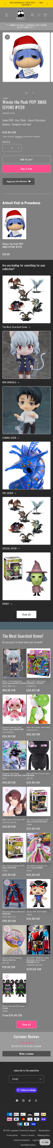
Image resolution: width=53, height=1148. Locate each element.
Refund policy (44, 1130)
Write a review (26, 1053)
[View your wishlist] (39, 15)
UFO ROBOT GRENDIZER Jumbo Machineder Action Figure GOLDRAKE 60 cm (38, 960)
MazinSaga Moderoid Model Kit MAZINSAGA (13, 913)
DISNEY (5, 603)
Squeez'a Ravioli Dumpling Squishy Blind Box (12, 959)
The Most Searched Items (14, 326)
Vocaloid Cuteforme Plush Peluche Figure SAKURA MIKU (13, 728)
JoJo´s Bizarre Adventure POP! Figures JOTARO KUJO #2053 (38, 820)
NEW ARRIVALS (9, 382)
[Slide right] (33, 93)
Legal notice (37, 1140)
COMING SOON (9, 437)
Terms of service (27, 1135)
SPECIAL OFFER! (9, 548)
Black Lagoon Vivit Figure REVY (13, 819)
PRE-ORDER (7, 493)
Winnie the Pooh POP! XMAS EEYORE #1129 (12, 245)
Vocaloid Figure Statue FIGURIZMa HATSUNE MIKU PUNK (14, 774)
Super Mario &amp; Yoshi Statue (38, 727)
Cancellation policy (28, 1144)
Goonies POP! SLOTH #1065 (37, 912)
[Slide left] (20, 93)
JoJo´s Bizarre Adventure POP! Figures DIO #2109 (13, 867)
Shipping (18, 136)
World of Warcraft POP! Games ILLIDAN (13, 1007)
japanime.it (15, 1130)
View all (26, 614)
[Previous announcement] (5, 4)
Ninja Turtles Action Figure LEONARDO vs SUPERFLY (36, 682)
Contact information (22, 1140)
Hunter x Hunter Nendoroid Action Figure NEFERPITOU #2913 (14, 682)
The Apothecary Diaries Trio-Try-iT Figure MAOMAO (37, 867)
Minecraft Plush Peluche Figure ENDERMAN (38, 774)
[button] (6, 15)
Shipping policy (43, 1135)
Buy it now (26, 168)
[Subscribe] (40, 1079)
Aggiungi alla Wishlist (17, 181)
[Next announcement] (48, 4)
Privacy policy (12, 1135)
